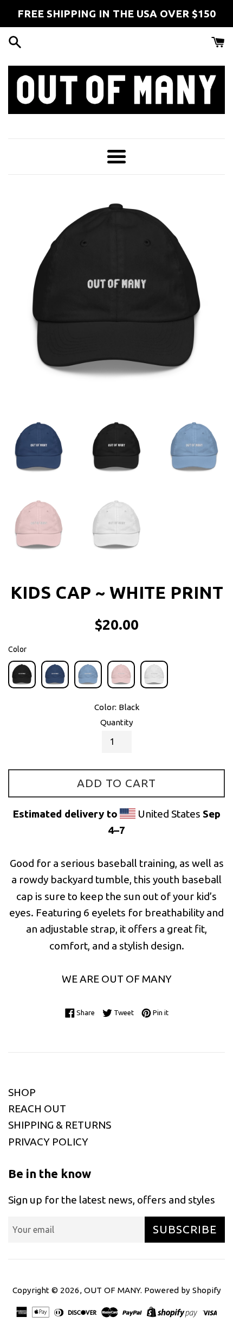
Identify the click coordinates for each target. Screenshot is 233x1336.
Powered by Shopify (182, 1290)
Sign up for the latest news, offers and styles (111, 1200)
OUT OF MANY (112, 1290)
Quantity (116, 722)
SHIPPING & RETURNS (59, 1125)
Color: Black (116, 707)
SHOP (22, 1092)
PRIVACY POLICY (48, 1142)
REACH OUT (37, 1109)
